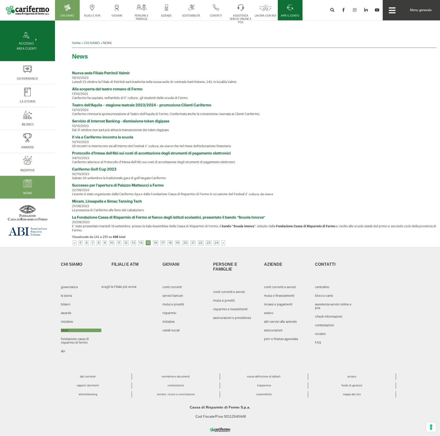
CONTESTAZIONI (324, 325)
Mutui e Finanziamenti (279, 295)
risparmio (169, 313)
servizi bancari (172, 295)
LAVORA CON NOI (265, 16)
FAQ (318, 342)
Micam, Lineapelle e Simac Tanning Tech (107, 201)
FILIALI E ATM (92, 16)
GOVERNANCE (27, 78)
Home (76, 43)
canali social (171, 330)
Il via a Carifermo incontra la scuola (102, 137)
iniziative (168, 321)
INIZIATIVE (27, 170)
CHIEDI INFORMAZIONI (328, 316)
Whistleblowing (88, 394)
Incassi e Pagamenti (278, 304)
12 (126, 242)
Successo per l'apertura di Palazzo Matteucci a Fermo (118, 185)
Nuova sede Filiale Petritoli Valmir (101, 73)
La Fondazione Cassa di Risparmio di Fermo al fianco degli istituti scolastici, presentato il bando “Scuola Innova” (168, 217)
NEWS (27, 193)
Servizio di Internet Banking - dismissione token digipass (120, 121)
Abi (63, 351)
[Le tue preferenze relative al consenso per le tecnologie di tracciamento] (431, 427)
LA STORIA (27, 101)
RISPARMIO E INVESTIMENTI (230, 309)
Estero (268, 313)
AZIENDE (166, 16)
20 (185, 242)
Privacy (352, 376)
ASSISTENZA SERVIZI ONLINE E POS (240, 19)
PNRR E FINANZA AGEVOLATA (281, 339)
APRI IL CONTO (290, 16)
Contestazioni (176, 385)
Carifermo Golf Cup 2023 (94, 169)
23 (208, 242)
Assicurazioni (273, 330)
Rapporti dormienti (88, 385)
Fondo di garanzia (351, 385)
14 (140, 242)
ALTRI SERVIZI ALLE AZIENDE (280, 321)
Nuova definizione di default (264, 376)
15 (148, 242)
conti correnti (172, 287)
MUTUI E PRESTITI (224, 300)
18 (170, 242)
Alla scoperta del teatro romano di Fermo (107, 89)
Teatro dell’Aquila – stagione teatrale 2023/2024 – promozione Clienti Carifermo (141, 105)
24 (216, 242)
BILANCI (27, 124)
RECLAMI (320, 333)
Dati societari (88, 376)
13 (133, 242)
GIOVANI (117, 16)
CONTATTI (216, 16)
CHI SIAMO (67, 16)
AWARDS (27, 147)
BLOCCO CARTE (324, 295)
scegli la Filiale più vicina (118, 286)
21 (193, 242)
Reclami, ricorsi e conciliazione (176, 394)
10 (111, 242)
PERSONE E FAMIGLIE (141, 17)
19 (177, 242)
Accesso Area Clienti (26, 46)
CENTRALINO (322, 287)
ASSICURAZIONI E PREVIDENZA (232, 317)
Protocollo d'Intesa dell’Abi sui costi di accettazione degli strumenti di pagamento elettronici (151, 153)
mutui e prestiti (173, 304)
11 (119, 242)
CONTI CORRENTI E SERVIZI (229, 291)
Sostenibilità (191, 16)
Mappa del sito (352, 394)
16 (155, 242)
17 (162, 242)
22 (200, 242)
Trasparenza (264, 385)
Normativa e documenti (176, 376)
